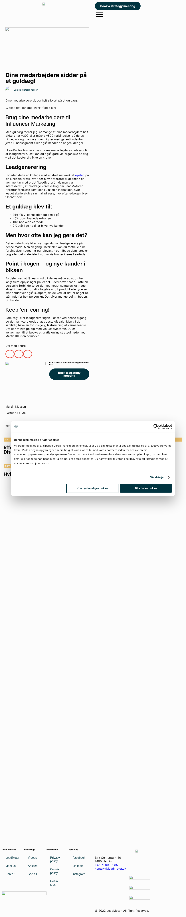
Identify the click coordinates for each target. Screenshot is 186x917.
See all (32, 874)
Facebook (78, 857)
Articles (32, 865)
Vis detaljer (157, 477)
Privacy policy (55, 859)
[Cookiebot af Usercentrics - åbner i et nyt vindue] (156, 426)
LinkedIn (78, 865)
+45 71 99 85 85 (106, 865)
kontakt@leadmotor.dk (110, 868)
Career (9, 874)
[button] (9, 354)
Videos (32, 857)
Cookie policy (54, 871)
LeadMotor (12, 857)
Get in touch (54, 883)
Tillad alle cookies (146, 488)
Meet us (10, 865)
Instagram (78, 874)
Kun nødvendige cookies (92, 488)
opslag (80, 175)
